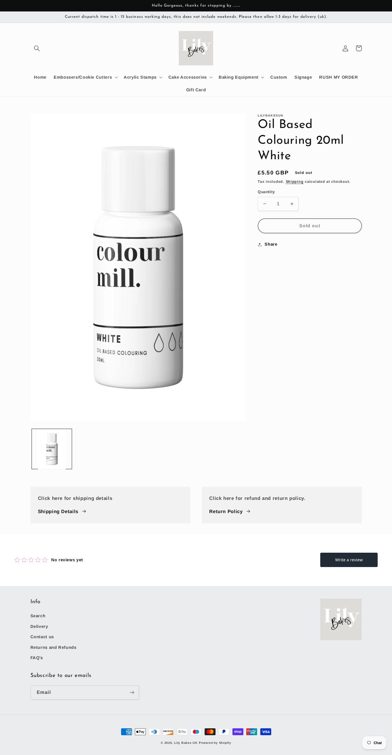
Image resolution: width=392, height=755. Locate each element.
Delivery (39, 626)
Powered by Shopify (215, 742)
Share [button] (271, 244)
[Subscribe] (131, 692)
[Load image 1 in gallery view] (52, 449)
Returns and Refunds (53, 647)
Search (38, 616)
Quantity (266, 192)
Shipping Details (58, 511)
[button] (37, 48)
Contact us (42, 636)
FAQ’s (36, 657)
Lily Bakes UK (186, 742)
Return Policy (225, 511)
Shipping (295, 182)
